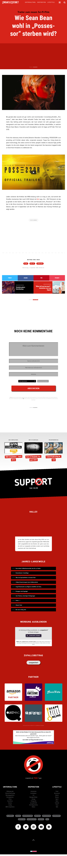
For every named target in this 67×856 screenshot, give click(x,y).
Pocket (57, 278)
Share (26, 278)
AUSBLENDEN (35, 299)
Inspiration (33, 787)
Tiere (57, 805)
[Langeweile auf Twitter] (25, 826)
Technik (57, 803)
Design (33, 799)
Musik (57, 795)
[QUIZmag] (13, 713)
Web (57, 807)
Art (33, 795)
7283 (36, 778)
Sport (57, 799)
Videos (33, 807)
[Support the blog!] (33, 483)
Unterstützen (27, 815)
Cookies (41, 819)
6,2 (38, 199)
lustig (10, 805)
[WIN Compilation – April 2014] (13, 452)
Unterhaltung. (30, 2)
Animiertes (33, 791)
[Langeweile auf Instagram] (33, 826)
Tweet (10, 278)
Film (25, 263)
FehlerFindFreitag (10, 793)
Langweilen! (33, 663)
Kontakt (37, 815)
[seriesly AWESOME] (33, 692)
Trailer (40, 263)
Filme (10, 799)
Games (10, 803)
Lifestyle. (51, 2)
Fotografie (33, 801)
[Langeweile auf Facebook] (18, 826)
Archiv (18, 815)
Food (57, 791)
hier (23, 398)
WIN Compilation (10, 807)
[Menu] (59, 2)
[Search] (64, 2)
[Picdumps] (33, 713)
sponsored (56, 815)
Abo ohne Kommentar (43, 381)
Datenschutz (32, 819)
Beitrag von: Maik (33, 259)
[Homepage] (12, 2)
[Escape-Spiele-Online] (53, 713)
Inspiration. (41, 2)
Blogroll (10, 815)
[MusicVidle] (53, 692)
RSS (47, 819)
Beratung (22, 819)
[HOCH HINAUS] (33, 840)
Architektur (33, 793)
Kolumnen (57, 793)
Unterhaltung (10, 787)
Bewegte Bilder (33, 797)
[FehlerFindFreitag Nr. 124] (53, 452)
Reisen (57, 797)
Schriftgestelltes (33, 805)
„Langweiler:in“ (44, 630)
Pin (41, 278)
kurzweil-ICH (33, 803)
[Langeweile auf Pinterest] (49, 826)
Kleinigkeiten (10, 797)
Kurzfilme (10, 801)
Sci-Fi (32, 263)
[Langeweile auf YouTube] (41, 826)
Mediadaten (46, 815)
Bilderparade (10, 791)
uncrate (35, 220)
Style (57, 801)
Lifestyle (57, 787)
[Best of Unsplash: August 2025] (33, 452)
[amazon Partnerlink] (13, 692)
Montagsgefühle (10, 795)
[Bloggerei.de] (33, 851)
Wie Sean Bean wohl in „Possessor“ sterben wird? (33, 25)
